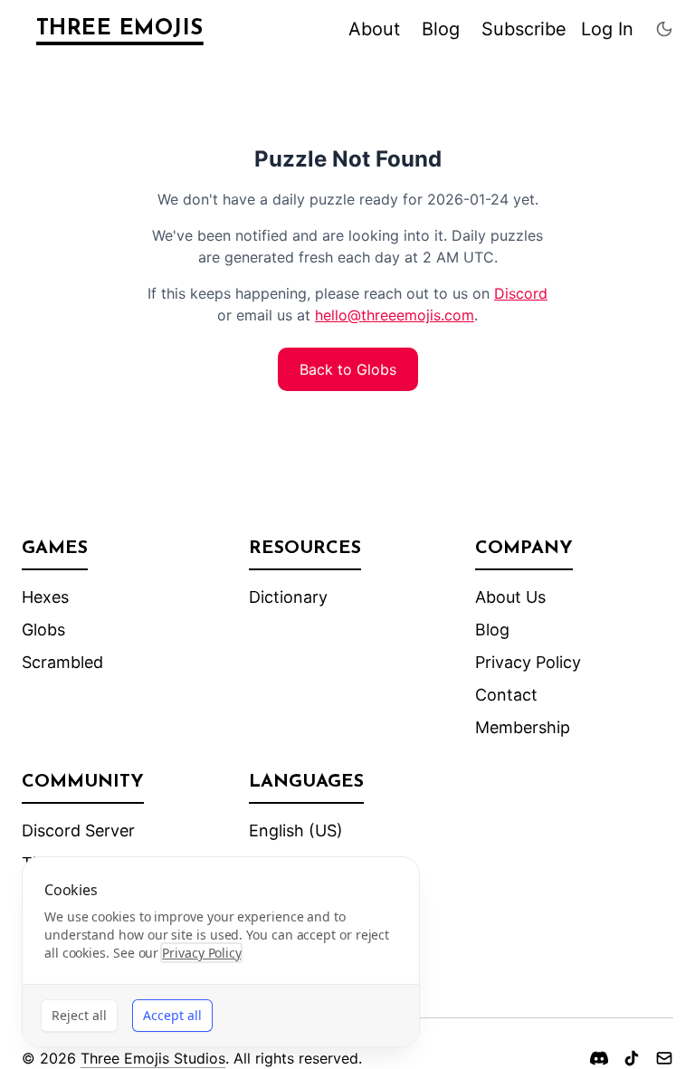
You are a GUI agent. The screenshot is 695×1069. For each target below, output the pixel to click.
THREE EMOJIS (120, 29)
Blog (441, 29)
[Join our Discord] (599, 1058)
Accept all (172, 1015)
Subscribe (523, 29)
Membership (522, 727)
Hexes (45, 596)
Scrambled (62, 662)
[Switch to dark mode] (664, 29)
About (374, 29)
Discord (520, 293)
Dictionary (288, 596)
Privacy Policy (528, 662)
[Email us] (664, 1058)
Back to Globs (348, 369)
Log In (607, 29)
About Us (510, 596)
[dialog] (221, 951)
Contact (506, 694)
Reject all (79, 1015)
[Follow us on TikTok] (632, 1058)
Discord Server (78, 830)
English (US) (296, 830)
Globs (43, 629)
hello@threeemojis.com (394, 315)
